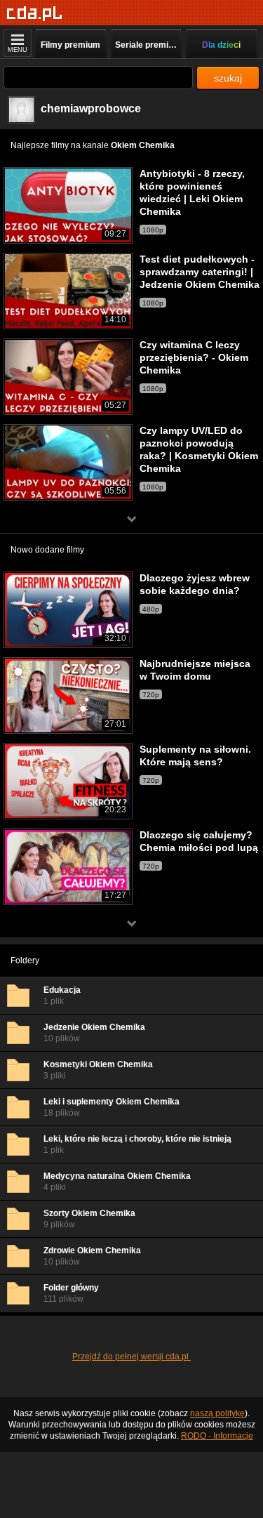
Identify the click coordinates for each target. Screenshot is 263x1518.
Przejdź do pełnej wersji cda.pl (131, 1356)
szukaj (228, 78)
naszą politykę (217, 1413)
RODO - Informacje (217, 1436)
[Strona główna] (34, 13)
